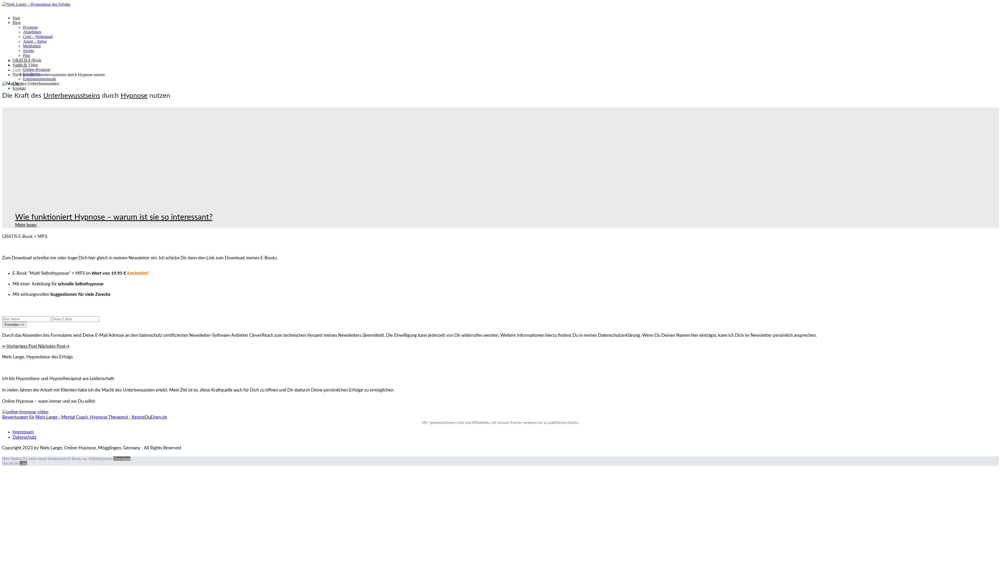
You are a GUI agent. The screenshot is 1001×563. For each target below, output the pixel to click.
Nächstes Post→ (54, 346)
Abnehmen (32, 32)
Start (16, 18)
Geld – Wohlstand (38, 36)
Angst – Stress (35, 41)
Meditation (32, 46)
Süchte (28, 50)
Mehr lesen (25, 225)
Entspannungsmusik (39, 79)
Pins (26, 55)
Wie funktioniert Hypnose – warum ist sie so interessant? (113, 217)
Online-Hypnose (36, 69)
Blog (17, 22)
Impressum (23, 432)
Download (122, 458)
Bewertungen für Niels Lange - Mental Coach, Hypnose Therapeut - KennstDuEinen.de (84, 417)
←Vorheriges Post (20, 346)
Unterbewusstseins (71, 95)
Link (23, 463)
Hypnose (30, 27)
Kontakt (19, 88)
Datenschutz (24, 437)
